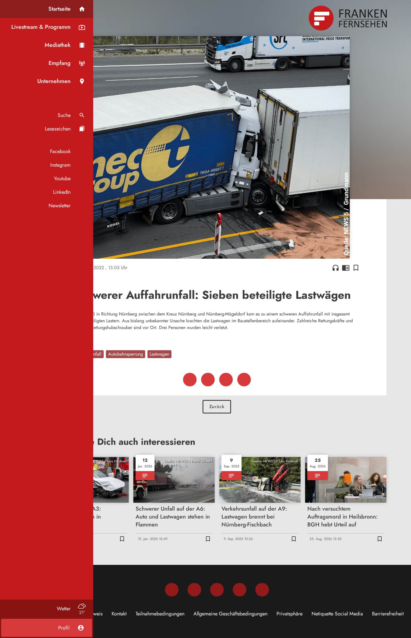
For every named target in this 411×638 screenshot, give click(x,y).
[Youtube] (217, 589)
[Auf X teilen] (208, 379)
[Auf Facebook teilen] (190, 379)
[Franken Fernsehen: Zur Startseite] (348, 18)
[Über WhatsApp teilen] (226, 379)
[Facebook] (172, 589)
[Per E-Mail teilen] (244, 379)
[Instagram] (194, 589)
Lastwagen (159, 354)
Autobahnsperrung (125, 354)
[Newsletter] (262, 589)
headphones (336, 268)
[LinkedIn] (239, 589)
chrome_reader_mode (346, 268)
